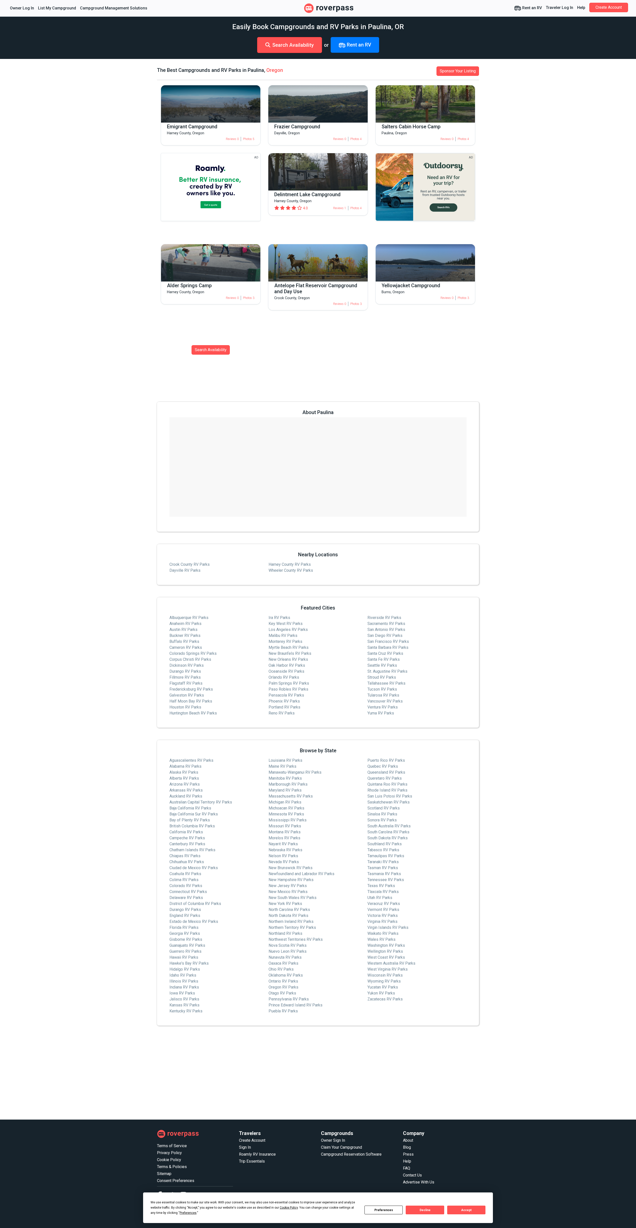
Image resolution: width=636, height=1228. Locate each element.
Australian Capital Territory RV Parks (200, 802)
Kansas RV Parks (184, 1005)
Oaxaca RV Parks (283, 963)
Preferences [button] (188, 1213)
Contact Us (412, 1175)
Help (581, 7)
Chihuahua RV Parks (186, 861)
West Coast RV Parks (386, 957)
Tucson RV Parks (382, 689)
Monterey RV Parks (285, 641)
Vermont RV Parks (383, 909)
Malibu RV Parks (283, 635)
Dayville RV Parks (184, 570)
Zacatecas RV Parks (385, 999)
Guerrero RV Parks (185, 951)
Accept (466, 1210)
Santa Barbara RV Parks (387, 647)
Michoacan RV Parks (286, 808)
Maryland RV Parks (285, 790)
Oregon (274, 70)
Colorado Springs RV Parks (193, 653)
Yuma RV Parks (380, 713)
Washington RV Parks (386, 945)
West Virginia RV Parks (387, 969)
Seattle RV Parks (382, 665)
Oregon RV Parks (283, 987)
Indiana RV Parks (184, 987)
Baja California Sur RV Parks (193, 814)
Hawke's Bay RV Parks (189, 963)
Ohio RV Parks (281, 969)
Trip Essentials (252, 1161)
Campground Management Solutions (113, 8)
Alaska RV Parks (183, 772)
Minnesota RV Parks (286, 814)
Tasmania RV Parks (384, 873)
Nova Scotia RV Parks (288, 945)
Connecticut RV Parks (188, 891)
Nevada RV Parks (284, 861)
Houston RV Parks (185, 707)
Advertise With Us (418, 1182)
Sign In (245, 1147)
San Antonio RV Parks (386, 629)
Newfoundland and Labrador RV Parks (301, 873)
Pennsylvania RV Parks (289, 999)
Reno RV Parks (282, 713)
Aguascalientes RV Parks (191, 760)
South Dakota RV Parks (387, 838)
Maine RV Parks (282, 766)
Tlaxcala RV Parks (383, 891)
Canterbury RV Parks (187, 844)
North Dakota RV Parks (288, 915)
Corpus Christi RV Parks (190, 659)
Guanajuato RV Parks (187, 945)
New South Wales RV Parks (293, 897)
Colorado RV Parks (185, 885)
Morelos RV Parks (284, 838)
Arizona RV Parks (184, 784)
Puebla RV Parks (283, 1011)
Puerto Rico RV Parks (386, 760)
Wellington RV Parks (385, 951)
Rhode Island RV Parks (387, 790)
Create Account (609, 7)
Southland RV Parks (384, 844)
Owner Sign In (333, 1140)
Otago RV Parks (282, 993)
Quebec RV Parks (382, 766)
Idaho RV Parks (182, 975)
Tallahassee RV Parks (386, 683)
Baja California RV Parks (190, 808)
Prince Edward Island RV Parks (295, 1005)
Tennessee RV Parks (385, 879)
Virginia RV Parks (382, 921)
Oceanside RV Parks (286, 671)
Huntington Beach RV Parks (193, 713)
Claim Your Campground (341, 1147)
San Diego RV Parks (384, 635)
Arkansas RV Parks (186, 790)
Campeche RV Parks (187, 838)
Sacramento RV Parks (386, 623)
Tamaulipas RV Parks (385, 855)
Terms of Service (172, 1145)
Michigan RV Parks (285, 802)
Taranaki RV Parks (383, 861)
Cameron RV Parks (185, 647)
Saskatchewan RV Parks (388, 802)
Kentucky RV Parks (185, 1011)
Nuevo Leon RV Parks (288, 951)
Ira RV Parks (279, 617)
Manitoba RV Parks (285, 778)
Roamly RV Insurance (257, 1154)
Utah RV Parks (379, 897)
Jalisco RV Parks (184, 999)
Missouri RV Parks (285, 826)
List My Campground (57, 8)
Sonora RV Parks (382, 820)
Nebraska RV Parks (285, 850)
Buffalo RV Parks (184, 641)
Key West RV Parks (286, 623)
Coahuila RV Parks (185, 873)
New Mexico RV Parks (288, 891)
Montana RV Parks (285, 832)
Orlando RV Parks (284, 677)
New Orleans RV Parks (288, 659)
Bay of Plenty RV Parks (189, 820)
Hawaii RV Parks (183, 957)
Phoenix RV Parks (284, 701)
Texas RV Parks (381, 885)
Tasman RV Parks (382, 867)
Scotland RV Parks (383, 808)
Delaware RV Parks (186, 897)
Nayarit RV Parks (283, 844)
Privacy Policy (169, 1152)
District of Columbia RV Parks (195, 903)
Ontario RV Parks (283, 981)
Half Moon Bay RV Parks (190, 701)
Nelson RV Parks (283, 855)
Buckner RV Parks (184, 635)
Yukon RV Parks (381, 993)
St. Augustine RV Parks (387, 671)
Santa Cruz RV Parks (385, 653)
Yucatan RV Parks (382, 987)
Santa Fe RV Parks (383, 659)
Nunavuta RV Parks (285, 957)
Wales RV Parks (381, 939)
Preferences (383, 1210)
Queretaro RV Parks (384, 778)
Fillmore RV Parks (185, 677)
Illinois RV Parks (183, 981)
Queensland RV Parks (386, 772)
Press (408, 1154)
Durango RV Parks (185, 671)
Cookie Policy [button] (289, 1207)
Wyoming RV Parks (384, 981)
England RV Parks (184, 915)
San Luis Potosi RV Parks (389, 796)
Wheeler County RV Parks (291, 570)
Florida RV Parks (184, 927)
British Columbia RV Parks (192, 826)
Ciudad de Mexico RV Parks (193, 867)
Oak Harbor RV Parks (287, 665)
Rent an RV (531, 7)
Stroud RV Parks (381, 677)
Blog (407, 1147)
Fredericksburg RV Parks (191, 689)
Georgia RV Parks (184, 933)
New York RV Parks (285, 903)
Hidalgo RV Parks (184, 969)
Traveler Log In (559, 7)
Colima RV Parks (184, 879)
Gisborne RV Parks (185, 939)
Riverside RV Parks (384, 617)
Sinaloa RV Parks (382, 814)
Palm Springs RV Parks (289, 683)
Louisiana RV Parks (285, 760)
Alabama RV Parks (185, 766)
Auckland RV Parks (185, 796)
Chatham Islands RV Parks (192, 850)
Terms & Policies (172, 1166)
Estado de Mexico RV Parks (193, 921)
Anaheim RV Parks (185, 623)
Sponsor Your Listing (458, 71)
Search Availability (293, 45)
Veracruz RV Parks (383, 903)
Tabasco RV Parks (383, 850)
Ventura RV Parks (382, 707)
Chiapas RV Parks (184, 855)
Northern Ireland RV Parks (291, 921)
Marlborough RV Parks (288, 784)
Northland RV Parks (285, 933)
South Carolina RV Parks (388, 832)
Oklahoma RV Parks (286, 975)
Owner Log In (22, 8)
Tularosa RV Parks (383, 695)
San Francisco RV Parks (388, 641)
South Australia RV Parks (389, 826)
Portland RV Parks (284, 707)
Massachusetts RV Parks (291, 796)
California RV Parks (186, 832)
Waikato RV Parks (382, 933)
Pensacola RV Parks (286, 695)
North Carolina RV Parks (289, 909)
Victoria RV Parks (382, 915)
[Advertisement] (306, 1073)
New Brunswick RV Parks (291, 867)
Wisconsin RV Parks (385, 975)
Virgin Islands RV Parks (387, 927)
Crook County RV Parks (189, 564)
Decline (425, 1210)
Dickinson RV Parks (186, 665)
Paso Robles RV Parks (288, 689)
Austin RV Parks (183, 629)
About (408, 1140)
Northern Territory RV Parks (292, 927)
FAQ (406, 1168)
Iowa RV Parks (182, 993)
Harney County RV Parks (290, 564)
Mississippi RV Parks (288, 820)
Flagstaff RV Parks (185, 683)
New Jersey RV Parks (288, 885)
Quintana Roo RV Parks (387, 784)
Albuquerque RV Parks (188, 617)
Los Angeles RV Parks (288, 629)
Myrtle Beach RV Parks (289, 647)
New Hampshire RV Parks (291, 879)
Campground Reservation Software (351, 1154)
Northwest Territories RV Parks (296, 939)
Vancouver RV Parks (385, 701)
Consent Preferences (175, 1180)
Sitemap (164, 1173)
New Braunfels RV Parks (290, 653)
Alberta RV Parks (184, 778)
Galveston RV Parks (186, 695)
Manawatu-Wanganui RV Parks (295, 772)
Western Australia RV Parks (391, 963)
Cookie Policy (169, 1159)
